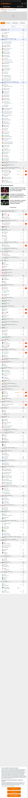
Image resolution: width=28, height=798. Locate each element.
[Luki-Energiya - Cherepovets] (13, 527)
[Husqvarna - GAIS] (13, 550)
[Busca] (22, 3)
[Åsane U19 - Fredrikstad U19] (13, 489)
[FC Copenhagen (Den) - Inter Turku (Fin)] (13, 109)
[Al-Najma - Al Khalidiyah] (13, 278)
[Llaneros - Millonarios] (13, 356)
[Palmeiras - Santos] (13, 309)
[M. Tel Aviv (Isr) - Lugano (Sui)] (13, 92)
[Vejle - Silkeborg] (13, 365)
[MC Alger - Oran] (13, 267)
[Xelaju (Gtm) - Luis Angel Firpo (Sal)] (13, 181)
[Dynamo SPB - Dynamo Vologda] (13, 534)
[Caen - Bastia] (13, 411)
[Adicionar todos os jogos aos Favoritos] (1, 30)
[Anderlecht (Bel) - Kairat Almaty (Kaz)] (13, 76)
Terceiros (12, 778)
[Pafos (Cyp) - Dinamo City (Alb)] (13, 119)
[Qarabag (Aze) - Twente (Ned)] (13, 95)
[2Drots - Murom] (13, 530)
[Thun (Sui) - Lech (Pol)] (13, 72)
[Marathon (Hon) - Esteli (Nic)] (13, 174)
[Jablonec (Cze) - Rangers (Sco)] (13, 89)
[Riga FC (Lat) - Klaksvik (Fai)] (13, 126)
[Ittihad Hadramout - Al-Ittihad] (13, 423)
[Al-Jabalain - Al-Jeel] (13, 232)
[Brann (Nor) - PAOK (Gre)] (13, 105)
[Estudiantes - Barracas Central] (13, 254)
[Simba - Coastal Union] (13, 569)
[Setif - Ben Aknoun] (13, 263)
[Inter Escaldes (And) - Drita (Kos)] (13, 115)
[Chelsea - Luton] (13, 435)
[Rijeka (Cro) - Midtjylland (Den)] (13, 149)
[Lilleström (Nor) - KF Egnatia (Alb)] (13, 52)
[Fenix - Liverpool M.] (13, 575)
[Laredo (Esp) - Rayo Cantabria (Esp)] (13, 480)
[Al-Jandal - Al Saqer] (13, 239)
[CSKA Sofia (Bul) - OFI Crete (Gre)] (13, 69)
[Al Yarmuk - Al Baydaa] (13, 420)
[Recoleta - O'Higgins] (13, 346)
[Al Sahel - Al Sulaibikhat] (13, 454)
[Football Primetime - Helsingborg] (13, 546)
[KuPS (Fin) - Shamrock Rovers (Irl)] (13, 85)
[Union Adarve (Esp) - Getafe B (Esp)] (13, 473)
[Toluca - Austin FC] (13, 214)
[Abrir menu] (25, 3)
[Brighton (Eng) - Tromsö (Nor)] (13, 146)
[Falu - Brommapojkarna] (13, 543)
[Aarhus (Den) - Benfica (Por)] (13, 66)
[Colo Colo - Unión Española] (13, 343)
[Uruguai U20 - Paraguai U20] (13, 463)
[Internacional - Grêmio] (13, 316)
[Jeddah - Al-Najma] (13, 236)
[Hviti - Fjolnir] (13, 445)
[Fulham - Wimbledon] (13, 439)
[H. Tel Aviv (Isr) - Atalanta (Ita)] (13, 132)
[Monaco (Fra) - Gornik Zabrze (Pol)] (13, 102)
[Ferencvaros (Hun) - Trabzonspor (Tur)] (13, 79)
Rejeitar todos (14, 792)
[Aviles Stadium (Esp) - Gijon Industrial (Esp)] (13, 483)
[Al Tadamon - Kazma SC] (13, 457)
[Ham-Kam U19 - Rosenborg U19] (13, 492)
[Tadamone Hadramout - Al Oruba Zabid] (13, 426)
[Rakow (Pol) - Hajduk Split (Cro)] (13, 122)
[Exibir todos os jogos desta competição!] (26, 162)
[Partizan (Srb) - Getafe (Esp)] (13, 159)
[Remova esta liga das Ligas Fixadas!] (8, 30)
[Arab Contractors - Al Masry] (13, 374)
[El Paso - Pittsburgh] (13, 392)
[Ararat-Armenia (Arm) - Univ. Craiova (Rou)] (13, 42)
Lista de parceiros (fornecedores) (7, 786)
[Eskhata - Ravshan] (13, 559)
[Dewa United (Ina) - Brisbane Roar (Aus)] (13, 469)
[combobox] (13, 27)
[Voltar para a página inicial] (7, 3)
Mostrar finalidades (14, 795)
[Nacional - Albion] (13, 578)
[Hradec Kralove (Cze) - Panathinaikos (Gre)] (13, 112)
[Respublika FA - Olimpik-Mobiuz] (13, 588)
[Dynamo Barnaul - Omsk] (13, 524)
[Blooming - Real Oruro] (13, 288)
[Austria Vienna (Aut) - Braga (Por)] (13, 139)
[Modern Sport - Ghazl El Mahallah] (13, 371)
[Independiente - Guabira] (13, 295)
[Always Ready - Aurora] (13, 291)
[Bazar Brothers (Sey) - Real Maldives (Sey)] (13, 476)
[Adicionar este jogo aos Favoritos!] (1, 33)
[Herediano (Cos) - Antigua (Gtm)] (13, 171)
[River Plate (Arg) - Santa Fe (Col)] (13, 223)
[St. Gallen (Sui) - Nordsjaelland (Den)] (13, 136)
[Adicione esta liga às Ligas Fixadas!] (16, 162)
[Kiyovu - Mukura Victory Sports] (13, 514)
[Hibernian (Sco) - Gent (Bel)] (13, 152)
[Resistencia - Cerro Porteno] (13, 502)
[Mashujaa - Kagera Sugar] (13, 565)
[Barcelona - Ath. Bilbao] (13, 36)
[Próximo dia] (25, 27)
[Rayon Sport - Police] (13, 518)
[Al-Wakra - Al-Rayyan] (13, 334)
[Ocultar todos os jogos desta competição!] (26, 30)
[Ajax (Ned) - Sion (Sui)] (13, 129)
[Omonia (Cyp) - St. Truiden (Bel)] (13, 56)
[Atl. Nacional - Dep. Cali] (13, 352)
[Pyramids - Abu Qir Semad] (13, 378)
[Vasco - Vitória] (13, 313)
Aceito (14, 788)
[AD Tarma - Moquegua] (13, 508)
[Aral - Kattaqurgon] (13, 584)
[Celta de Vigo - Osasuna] (13, 33)
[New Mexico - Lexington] (13, 395)
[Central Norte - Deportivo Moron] (13, 245)
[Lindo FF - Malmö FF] (13, 553)
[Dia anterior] (2, 27)
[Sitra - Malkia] (13, 282)
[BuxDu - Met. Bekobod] (13, 591)
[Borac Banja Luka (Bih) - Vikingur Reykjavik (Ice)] (13, 142)
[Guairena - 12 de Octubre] (13, 499)
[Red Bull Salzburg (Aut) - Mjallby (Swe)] (13, 62)
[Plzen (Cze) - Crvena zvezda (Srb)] (13, 59)
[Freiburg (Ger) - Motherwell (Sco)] (13, 99)
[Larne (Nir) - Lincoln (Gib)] (13, 156)
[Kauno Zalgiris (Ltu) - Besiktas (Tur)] (13, 49)
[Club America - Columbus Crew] (13, 217)
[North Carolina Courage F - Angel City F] (13, 404)
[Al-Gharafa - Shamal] (13, 330)
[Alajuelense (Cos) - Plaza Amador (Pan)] (13, 178)
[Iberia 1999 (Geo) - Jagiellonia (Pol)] (13, 46)
